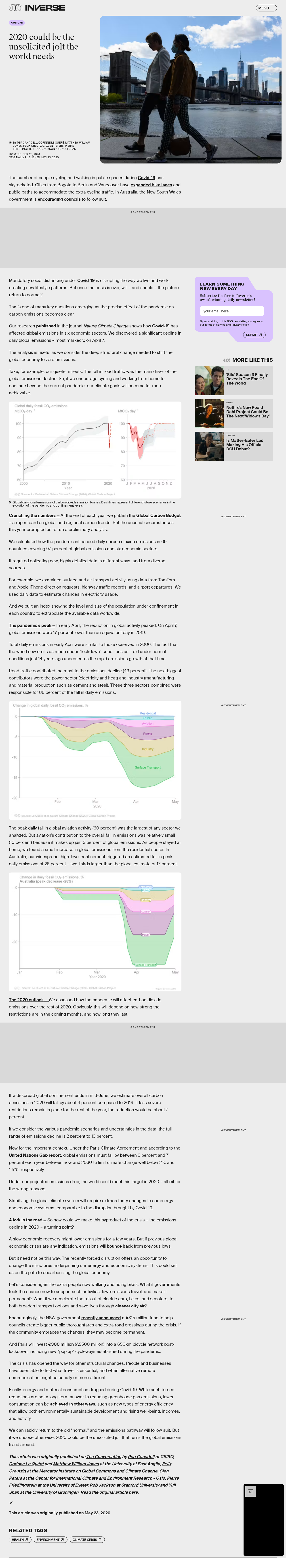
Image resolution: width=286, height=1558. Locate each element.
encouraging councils (59, 199)
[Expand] (248, 1488)
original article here (118, 1492)
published (46, 326)
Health (18, 1540)
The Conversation (103, 1456)
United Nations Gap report (35, 1155)
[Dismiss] (278, 1488)
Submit (252, 335)
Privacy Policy (240, 325)
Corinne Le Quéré (26, 1464)
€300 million (61, 1344)
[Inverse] (45, 8)
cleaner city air (130, 1306)
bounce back (120, 1246)
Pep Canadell (141, 1456)
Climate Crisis (85, 1540)
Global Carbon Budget (158, 515)
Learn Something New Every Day (222, 285)
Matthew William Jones (76, 1464)
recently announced (101, 1318)
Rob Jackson (102, 1485)
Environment (48, 1540)
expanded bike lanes (151, 185)
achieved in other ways (72, 1404)
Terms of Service (215, 325)
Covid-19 (146, 178)
